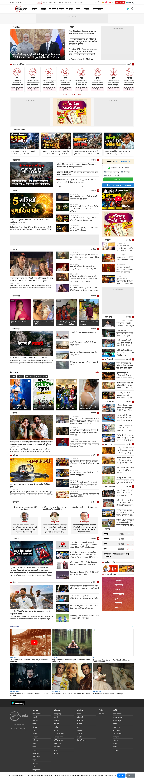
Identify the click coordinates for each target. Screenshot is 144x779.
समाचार (34, 9)
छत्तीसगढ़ (35, 740)
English (45, 2)
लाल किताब (116, 727)
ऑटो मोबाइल (36, 757)
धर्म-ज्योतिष (126, 172)
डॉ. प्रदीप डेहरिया (84, 522)
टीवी (55, 750)
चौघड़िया (115, 740)
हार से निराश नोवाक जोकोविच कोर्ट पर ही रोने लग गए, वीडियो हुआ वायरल (124, 333)
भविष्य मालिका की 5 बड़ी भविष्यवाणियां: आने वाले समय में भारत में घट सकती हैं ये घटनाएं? (125, 385)
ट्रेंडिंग (72, 27)
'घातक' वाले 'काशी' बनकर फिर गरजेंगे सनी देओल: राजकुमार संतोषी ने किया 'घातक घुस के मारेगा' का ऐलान (84, 444)
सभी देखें (93, 160)
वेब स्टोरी (56, 720)
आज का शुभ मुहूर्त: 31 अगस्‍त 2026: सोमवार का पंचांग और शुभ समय (124, 269)
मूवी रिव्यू (56, 724)
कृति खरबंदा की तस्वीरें (18, 321)
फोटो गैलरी (16, 296)
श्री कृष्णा (79, 724)
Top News (17, 27)
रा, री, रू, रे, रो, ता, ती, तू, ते (113, 89)
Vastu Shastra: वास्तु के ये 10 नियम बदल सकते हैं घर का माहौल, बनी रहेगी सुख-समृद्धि (125, 450)
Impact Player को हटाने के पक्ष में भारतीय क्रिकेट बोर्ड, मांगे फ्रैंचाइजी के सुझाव (84, 606)
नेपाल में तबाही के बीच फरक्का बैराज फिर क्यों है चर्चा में (83, 353)
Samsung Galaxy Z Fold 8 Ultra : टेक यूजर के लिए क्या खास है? (84, 573)
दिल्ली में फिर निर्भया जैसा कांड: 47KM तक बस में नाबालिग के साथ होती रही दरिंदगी (82, 32)
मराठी (55, 2)
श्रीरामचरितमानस (97, 9)
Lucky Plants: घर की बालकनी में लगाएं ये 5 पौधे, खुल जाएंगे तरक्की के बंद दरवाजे (125, 480)
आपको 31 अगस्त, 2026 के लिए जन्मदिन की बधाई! (125, 258)
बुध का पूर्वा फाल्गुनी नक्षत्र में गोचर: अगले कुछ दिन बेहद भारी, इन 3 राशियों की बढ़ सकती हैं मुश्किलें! (83, 484)
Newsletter (119, 2)
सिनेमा (12, 301)
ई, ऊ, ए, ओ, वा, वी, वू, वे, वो (33, 89)
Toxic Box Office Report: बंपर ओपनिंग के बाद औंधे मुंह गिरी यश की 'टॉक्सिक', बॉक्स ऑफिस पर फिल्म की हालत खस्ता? (83, 51)
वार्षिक (79, 95)
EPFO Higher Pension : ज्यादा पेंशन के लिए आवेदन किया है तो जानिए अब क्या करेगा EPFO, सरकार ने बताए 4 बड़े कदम (125, 427)
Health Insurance (118, 161)
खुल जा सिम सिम (59, 734)
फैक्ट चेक (35, 763)
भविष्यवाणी (109, 359)
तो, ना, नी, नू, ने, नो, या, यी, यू (129, 89)
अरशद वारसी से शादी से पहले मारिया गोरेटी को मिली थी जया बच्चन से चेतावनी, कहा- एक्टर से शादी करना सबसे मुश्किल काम (31, 443)
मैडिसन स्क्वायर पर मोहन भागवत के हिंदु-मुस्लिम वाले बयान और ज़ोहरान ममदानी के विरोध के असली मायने (77, 180)
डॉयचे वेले (16, 329)
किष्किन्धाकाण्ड (118, 594)
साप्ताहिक (66, 95)
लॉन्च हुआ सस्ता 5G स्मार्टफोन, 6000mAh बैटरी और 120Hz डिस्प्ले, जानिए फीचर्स (84, 563)
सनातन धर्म (80, 720)
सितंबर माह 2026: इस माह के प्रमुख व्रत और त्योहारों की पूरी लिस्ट (84, 495)
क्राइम (34, 760)
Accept (121, 775)
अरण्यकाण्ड (118, 589)
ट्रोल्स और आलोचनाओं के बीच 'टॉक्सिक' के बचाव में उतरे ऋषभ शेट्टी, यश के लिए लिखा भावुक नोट (84, 432)
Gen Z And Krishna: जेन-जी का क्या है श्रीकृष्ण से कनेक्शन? (84, 473)
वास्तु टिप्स (108, 444)
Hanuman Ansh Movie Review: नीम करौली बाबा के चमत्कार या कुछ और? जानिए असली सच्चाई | (56, 152)
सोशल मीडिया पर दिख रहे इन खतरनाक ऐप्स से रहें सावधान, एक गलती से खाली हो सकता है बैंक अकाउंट (77, 165)
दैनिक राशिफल (117, 714)
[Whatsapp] (113, 2)
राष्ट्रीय (34, 724)
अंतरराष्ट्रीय (35, 727)
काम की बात (109, 401)
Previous (11, 45)
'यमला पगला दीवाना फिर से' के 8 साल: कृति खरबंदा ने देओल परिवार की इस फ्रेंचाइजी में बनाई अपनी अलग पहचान (31, 279)
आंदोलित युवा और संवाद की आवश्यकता (84, 507)
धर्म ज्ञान (15, 455)
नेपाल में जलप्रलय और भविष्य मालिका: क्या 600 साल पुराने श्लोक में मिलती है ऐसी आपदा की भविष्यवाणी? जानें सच (125, 365)
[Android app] (18, 703)
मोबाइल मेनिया (36, 770)
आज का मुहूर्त (117, 720)
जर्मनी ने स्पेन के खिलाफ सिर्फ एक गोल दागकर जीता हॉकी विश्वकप (125, 352)
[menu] (12, 9)
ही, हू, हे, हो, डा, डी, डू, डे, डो (65, 89)
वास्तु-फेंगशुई (116, 730)
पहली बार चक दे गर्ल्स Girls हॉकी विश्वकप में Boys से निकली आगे (124, 342)
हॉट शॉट (56, 717)
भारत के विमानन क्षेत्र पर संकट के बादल (83, 332)
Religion (38, 376)
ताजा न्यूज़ (109, 172)
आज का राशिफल (19, 64)
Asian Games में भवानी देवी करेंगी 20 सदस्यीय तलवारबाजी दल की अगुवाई (125, 323)
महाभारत (79, 730)
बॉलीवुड (43, 9)
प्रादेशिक (35, 734)
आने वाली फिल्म (58, 737)
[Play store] (128, 9)
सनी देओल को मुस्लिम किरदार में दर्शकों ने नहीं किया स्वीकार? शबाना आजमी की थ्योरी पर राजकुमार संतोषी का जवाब (84, 278)
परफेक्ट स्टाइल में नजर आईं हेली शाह (89, 322)
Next (63, 45)
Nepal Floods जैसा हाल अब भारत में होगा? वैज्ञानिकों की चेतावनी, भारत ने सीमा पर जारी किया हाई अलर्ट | (87, 152)
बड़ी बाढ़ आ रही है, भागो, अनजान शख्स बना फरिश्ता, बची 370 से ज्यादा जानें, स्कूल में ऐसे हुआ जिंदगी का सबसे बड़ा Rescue (30, 182)
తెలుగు (61, 2)
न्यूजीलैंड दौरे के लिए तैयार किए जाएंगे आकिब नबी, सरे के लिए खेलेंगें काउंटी (30, 612)
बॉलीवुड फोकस (58, 740)
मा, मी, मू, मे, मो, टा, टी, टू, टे (81, 89)
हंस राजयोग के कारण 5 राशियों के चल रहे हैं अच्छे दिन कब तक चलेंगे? (84, 197)
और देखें (97, 372)
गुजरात (34, 743)
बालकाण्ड (118, 580)
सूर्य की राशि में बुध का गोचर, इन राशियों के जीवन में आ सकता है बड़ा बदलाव (84, 219)
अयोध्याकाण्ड (118, 585)
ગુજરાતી (80, 2)
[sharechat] (102, 2)
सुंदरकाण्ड (118, 598)
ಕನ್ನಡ (74, 2)
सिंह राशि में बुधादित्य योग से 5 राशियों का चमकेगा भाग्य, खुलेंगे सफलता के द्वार (30, 221)
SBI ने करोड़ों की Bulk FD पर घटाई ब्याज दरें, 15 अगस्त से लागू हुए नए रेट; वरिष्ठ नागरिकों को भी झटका (125, 417)
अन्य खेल (108, 317)
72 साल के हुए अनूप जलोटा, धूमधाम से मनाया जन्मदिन (66, 322)
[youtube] (109, 2)
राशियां (115, 724)
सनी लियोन (57, 747)
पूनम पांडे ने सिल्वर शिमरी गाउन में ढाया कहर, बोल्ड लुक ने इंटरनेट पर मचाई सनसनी (84, 267)
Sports (13, 376)
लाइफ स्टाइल (109, 175)
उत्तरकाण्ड (118, 607)
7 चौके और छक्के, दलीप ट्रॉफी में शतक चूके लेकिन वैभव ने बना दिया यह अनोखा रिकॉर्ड (84, 597)
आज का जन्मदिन (118, 717)
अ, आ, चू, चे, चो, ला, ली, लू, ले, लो (17, 89)
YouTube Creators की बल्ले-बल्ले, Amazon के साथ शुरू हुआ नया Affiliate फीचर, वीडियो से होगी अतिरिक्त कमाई (84, 544)
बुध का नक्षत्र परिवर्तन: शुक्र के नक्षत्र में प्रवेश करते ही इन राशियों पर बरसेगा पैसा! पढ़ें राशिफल (84, 208)
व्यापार (107, 529)
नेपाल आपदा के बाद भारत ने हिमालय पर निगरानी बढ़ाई (29, 357)
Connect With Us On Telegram (120, 185)
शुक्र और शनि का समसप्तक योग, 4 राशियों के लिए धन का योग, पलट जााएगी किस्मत (124, 281)
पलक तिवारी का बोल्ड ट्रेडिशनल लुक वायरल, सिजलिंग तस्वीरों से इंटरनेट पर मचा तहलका (84, 288)
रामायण (79, 727)
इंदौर (34, 730)
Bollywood (29, 376)
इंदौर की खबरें (110, 486)
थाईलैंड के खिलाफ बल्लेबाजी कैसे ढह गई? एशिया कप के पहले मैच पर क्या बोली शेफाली (84, 587)
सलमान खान (57, 743)
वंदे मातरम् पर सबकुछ (56, 9)
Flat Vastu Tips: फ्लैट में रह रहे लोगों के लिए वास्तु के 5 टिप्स (125, 470)
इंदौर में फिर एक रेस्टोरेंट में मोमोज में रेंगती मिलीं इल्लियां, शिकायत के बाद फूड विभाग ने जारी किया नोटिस (124, 502)
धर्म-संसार (69, 9)
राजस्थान (35, 750)
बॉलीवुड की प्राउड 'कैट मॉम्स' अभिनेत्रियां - (43, 322)
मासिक (73, 95)
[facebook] (95, 2)
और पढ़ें (129, 64)
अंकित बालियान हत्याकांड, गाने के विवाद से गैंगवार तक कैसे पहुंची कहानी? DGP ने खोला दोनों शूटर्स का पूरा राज (83, 41)
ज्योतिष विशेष (110, 562)
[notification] (132, 9)
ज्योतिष (86, 9)
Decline (130, 775)
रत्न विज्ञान (116, 750)
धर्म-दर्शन (79, 737)
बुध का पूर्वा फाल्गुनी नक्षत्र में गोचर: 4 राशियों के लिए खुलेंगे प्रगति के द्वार (84, 228)
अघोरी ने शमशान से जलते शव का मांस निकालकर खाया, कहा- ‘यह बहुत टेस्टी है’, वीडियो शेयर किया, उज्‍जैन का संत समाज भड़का (125, 492)
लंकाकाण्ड (118, 603)
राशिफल (16, 190)
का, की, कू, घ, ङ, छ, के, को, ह (49, 89)
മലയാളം (68, 2)
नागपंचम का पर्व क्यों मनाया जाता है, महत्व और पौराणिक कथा (30, 485)
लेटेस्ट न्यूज (16, 160)
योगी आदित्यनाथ (37, 714)
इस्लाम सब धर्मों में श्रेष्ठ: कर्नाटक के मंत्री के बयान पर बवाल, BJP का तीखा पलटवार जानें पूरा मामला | (118, 152)
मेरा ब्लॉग (16, 502)
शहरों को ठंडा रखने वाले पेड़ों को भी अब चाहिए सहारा (83, 343)
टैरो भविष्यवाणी (117, 734)
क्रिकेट (78, 9)
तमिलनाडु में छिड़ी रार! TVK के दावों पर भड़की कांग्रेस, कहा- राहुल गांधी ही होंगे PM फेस (77, 173)
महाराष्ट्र (34, 747)
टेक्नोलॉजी (16, 538)
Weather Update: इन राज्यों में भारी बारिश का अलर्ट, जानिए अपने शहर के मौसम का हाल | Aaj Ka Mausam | (24, 152)
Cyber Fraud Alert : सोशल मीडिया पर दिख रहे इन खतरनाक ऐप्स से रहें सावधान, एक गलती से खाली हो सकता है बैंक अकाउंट (31, 569)
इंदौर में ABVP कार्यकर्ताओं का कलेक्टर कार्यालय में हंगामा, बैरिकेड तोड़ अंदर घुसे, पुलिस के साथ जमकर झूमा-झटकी (125, 522)
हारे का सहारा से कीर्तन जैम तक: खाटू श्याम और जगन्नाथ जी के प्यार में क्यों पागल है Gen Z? (84, 463)
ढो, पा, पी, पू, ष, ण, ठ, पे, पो (97, 89)
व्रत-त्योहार (79, 734)
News (45, 376)
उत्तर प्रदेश (35, 717)
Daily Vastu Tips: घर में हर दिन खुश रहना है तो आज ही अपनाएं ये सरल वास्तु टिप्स (125, 460)
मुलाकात (56, 753)
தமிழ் (50, 2)
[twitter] (99, 2)
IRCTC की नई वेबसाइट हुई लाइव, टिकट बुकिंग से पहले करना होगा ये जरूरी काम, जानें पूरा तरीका (125, 437)
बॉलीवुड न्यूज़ (57, 714)
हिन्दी (39, 2)
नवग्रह (114, 747)
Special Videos (19, 129)
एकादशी (79, 714)
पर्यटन (56, 730)
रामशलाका (116, 737)
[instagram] (106, 2)
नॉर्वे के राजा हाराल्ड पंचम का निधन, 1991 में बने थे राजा (24, 508)
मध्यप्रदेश (35, 737)
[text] (24, 141)
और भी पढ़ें (93, 502)
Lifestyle (20, 376)
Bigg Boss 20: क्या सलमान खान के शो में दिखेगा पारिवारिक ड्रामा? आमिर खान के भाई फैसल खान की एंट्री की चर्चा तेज (84, 421)
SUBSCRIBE (118, 179)
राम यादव (24, 522)
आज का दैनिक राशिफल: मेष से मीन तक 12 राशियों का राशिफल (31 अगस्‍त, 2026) (124, 248)
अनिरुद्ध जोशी (55, 522)
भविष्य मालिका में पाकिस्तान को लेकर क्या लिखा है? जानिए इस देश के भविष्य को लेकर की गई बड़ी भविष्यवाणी (125, 375)
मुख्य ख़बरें (35, 720)
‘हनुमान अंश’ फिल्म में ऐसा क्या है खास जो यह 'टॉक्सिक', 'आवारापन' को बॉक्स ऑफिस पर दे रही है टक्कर (84, 257)
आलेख (56, 727)
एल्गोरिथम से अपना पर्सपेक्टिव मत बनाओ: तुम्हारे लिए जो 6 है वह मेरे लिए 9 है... (54, 508)
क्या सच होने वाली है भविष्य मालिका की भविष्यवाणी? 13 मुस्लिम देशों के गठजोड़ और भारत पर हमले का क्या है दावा (124, 395)
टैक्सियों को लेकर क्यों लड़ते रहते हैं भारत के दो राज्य (84, 363)
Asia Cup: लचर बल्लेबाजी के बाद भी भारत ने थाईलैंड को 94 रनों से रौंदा (84, 616)
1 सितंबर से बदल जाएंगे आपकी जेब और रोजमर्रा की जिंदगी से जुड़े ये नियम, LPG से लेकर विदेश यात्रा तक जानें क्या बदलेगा (124, 408)
